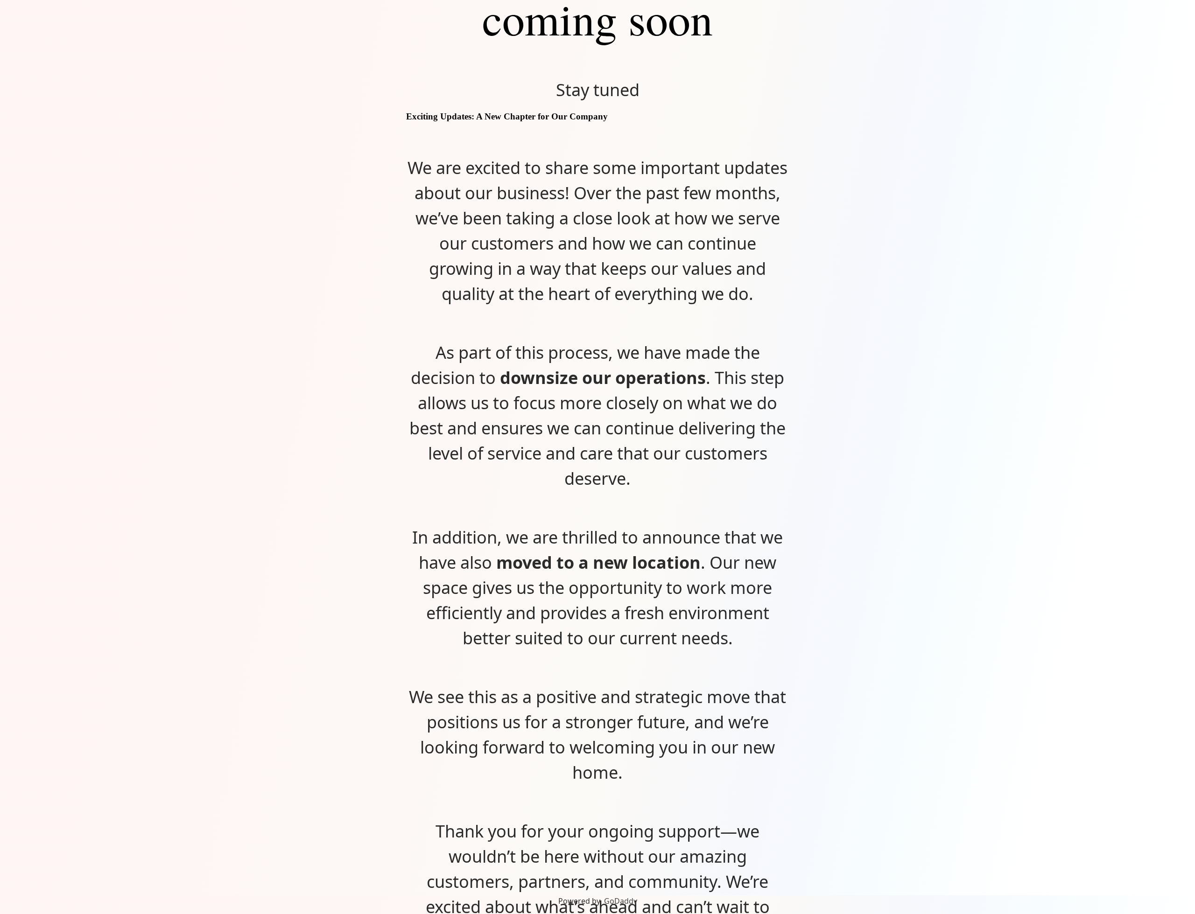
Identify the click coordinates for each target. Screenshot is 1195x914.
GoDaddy (620, 901)
